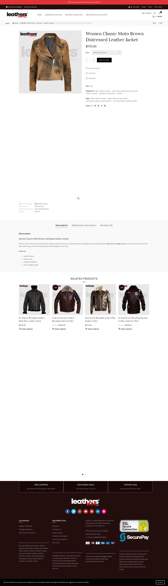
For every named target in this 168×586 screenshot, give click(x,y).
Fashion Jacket (48, 23)
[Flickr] (104, 511)
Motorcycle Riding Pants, (135, 557)
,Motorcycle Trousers (131, 567)
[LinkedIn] (98, 511)
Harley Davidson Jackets (128, 554)
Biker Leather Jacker (102, 91)
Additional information (84, 225)
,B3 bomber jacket (64, 563)
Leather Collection (25, 526)
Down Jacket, (24, 551)
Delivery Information (60, 536)
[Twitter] (73, 511)
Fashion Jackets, (35, 551)
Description (62, 225)
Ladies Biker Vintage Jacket (115, 244)
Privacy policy (57, 533)
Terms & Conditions (59, 539)
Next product (160, 23)
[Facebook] (67, 511)
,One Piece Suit (97, 559)
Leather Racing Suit (93, 556)
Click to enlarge (78, 198)
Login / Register (146, 13)
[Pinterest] (91, 511)
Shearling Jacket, (38, 556)
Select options (27, 329)
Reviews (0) (106, 225)
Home (144, 7)
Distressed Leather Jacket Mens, (36, 548)
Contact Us (56, 529)
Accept (160, 582)
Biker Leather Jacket (98, 98)
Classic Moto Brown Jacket (117, 98)
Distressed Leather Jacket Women (125, 91)
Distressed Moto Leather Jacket (125, 101)
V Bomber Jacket (31, 561)
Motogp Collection (26, 529)
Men (20, 546)
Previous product (154, 23)
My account (135, 7)
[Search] (154, 13)
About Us (55, 526)
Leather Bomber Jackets (67, 558)
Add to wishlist (94, 68)
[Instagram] (79, 511)
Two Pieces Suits (98, 561)
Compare (91, 73)
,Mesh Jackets (138, 562)
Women (39, 23)
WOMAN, (55, 556)
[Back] (8, 23)
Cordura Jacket (125, 559)
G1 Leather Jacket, (31, 553)
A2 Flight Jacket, (29, 546)
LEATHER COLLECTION (53, 15)
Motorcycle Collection (27, 533)
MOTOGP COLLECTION (74, 15)
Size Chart (158, 7)
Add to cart (104, 60)
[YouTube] (85, 511)
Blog (150, 7)
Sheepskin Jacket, (25, 559)
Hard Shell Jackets (138, 559)
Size (87, 53)
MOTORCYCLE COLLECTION (96, 15)
